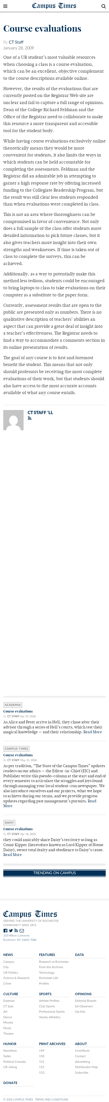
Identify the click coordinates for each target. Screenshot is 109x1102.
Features (47, 955)
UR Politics (10, 972)
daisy (9, 822)
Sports (45, 994)
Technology (47, 972)
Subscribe (81, 1072)
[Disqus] (54, 500)
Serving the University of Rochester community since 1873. (31, 923)
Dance (7, 1017)
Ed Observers (84, 1006)
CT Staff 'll (40, 413)
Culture (10, 994)
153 (41, 1072)
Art (5, 1011)
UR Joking (10, 1067)
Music (7, 1028)
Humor (9, 1044)
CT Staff (16, 42)
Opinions (83, 994)
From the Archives (51, 967)
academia (13, 705)
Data (79, 955)
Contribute (82, 1050)
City (6, 967)
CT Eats (8, 1006)
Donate (10, 1083)
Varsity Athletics (49, 1017)
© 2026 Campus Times (18, 1099)
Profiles (44, 983)
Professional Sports (52, 1011)
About (81, 1044)
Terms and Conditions (51, 1099)
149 (41, 1050)
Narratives (10, 1050)
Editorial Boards (85, 1000)
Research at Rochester (54, 961)
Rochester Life (48, 977)
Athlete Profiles (49, 1000)
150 (41, 1056)
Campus (8, 961)
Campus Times (54, 5)
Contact (80, 1056)
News (8, 955)
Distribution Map (86, 1067)
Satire (7, 1056)
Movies (8, 1022)
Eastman (9, 1000)
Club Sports (47, 1006)
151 (41, 1061)
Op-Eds (80, 1011)
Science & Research (16, 977)
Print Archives (52, 1044)
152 (41, 1067)
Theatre (8, 1033)
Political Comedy (14, 1061)
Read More (92, 732)
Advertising (82, 1061)
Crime (7, 983)
